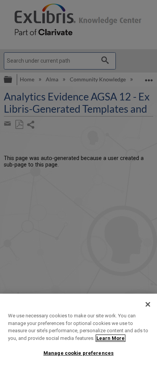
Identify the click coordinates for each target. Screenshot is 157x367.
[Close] (147, 304)
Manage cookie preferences (78, 353)
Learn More (110, 338)
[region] (78, 330)
